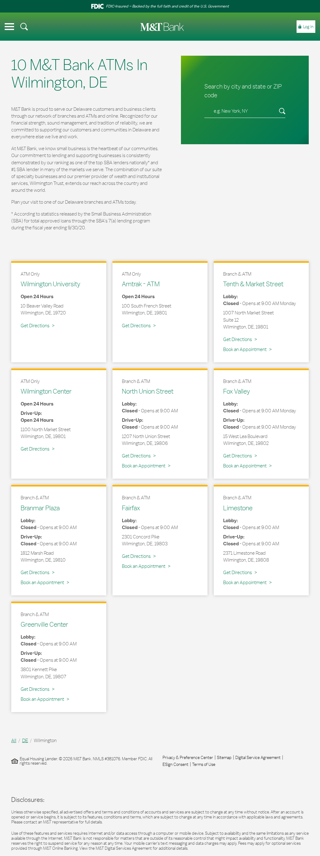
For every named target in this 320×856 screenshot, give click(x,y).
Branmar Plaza (40, 508)
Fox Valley (236, 391)
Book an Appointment (245, 349)
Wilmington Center (46, 391)
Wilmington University (50, 284)
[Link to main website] (162, 27)
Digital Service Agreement (258, 757)
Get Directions (37, 325)
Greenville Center (44, 624)
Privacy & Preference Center (187, 757)
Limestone (237, 508)
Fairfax (131, 508)
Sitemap (224, 757)
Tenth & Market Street (253, 284)
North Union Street (147, 391)
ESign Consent (175, 764)
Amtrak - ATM (141, 284)
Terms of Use (203, 764)
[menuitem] (24, 26)
